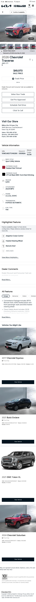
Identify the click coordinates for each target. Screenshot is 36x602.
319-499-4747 (13, 134)
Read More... (6, 280)
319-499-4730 (11, 132)
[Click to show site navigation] (33, 6)
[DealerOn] (6, 592)
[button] (3, 1)
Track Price (19, 79)
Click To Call (18, 111)
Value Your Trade (18, 94)
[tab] (6, 296)
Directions (10, 2)
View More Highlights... (10, 257)
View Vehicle (18, 382)
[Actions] (32, 60)
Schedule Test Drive (18, 105)
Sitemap (20, 594)
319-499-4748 (11, 136)
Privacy (24, 594)
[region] (18, 87)
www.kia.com (16, 597)
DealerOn (14, 594)
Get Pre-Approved (18, 100)
